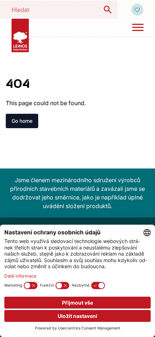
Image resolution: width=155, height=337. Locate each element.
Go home (22, 121)
